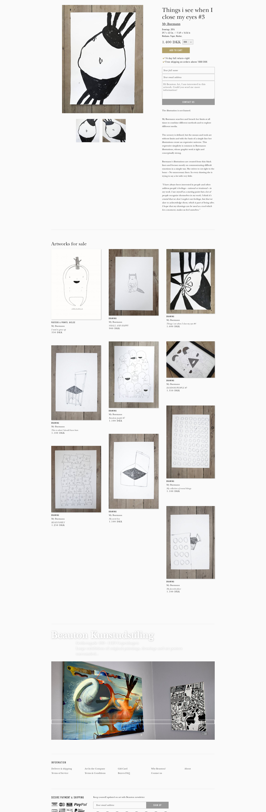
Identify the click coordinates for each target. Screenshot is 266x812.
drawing (113, 318)
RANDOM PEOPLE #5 (176, 388)
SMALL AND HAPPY (118, 325)
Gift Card (122, 768)
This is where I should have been (64, 430)
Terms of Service (59, 773)
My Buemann (171, 24)
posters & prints (59, 322)
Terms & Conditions (95, 773)
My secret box (114, 519)
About (187, 768)
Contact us (156, 773)
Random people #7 (117, 418)
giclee (72, 322)
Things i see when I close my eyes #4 (181, 323)
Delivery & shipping (61, 768)
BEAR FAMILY (58, 522)
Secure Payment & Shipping (67, 797)
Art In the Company (95, 768)
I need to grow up (58, 329)
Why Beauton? (158, 768)
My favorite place (173, 589)
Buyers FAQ (124, 773)
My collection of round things (178, 488)
